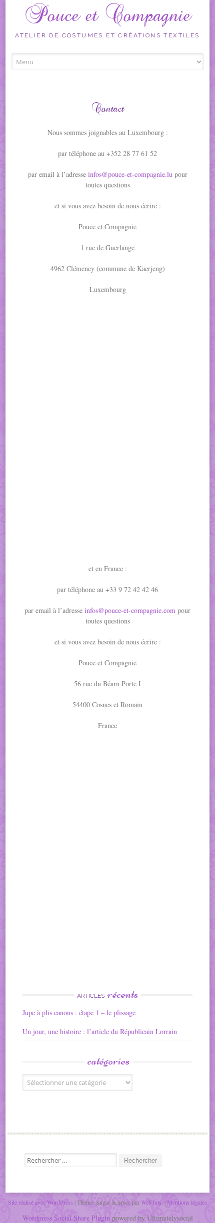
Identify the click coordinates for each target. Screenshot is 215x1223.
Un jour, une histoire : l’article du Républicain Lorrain (99, 1031)
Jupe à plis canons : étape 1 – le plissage (79, 1012)
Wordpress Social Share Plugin (67, 1218)
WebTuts (151, 1202)
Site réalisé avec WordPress (40, 1202)
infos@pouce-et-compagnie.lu (130, 174)
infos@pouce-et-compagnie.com (130, 610)
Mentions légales (187, 1202)
